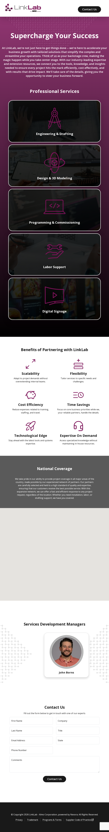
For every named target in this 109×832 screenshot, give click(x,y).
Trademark (32, 819)
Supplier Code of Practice (78, 819)
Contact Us (89, 9)
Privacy (19, 819)
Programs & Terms (52, 819)
